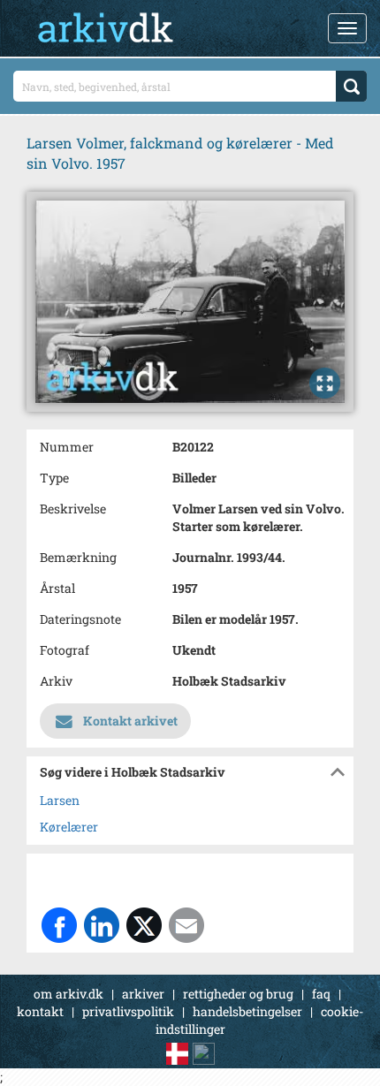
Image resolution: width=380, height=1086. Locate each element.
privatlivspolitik (128, 1011)
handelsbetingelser (247, 1011)
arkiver (143, 993)
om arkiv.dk (68, 993)
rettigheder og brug (238, 993)
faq (321, 993)
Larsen (60, 800)
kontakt (40, 1011)
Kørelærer (69, 826)
